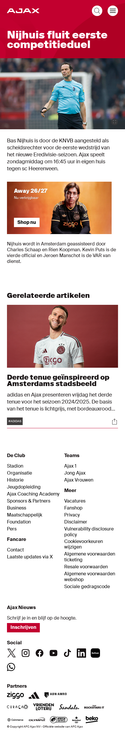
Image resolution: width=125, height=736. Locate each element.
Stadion (15, 466)
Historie (15, 480)
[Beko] (92, 720)
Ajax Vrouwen (78, 480)
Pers (12, 529)
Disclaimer (75, 522)
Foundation (19, 522)
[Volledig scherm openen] (114, 121)
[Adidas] (34, 695)
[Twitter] (11, 653)
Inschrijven (23, 627)
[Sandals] (69, 707)
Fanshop (73, 508)
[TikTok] (67, 653)
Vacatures (74, 501)
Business (16, 508)
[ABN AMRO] (55, 695)
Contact (15, 550)
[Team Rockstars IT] (94, 707)
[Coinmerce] (15, 720)
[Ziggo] (15, 695)
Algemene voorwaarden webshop (89, 577)
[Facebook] (39, 653)
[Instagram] (25, 653)
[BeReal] (95, 653)
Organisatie (19, 473)
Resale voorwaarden (86, 567)
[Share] (114, 421)
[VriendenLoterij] (43, 707)
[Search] (97, 11)
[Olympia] (36, 720)
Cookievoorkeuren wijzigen (83, 544)
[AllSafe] (58, 720)
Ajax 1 (70, 466)
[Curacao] (17, 707)
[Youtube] (53, 653)
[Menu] (113, 11)
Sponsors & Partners (28, 501)
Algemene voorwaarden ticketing (89, 557)
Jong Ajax (74, 473)
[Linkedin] (81, 653)
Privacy (72, 515)
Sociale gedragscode (87, 587)
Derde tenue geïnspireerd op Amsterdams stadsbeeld (58, 380)
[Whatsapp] (11, 667)
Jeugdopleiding (24, 487)
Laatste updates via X (30, 557)
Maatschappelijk (24, 515)
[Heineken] (76, 720)
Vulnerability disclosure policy (89, 532)
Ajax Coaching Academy (33, 494)
